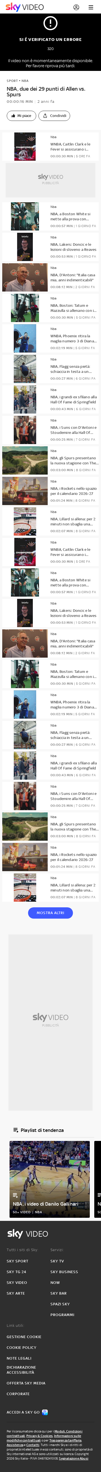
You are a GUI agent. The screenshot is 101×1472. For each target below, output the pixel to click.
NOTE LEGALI (19, 1358)
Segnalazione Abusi (73, 1458)
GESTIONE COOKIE (24, 1337)
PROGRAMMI (62, 1315)
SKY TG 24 (16, 1272)
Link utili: (15, 1325)
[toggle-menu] (90, 7)
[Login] (76, 7)
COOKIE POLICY (21, 1347)
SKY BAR (58, 1293)
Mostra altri (50, 913)
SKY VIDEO (17, 1282)
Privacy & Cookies (39, 1436)
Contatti (33, 1445)
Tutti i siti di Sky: (22, 1250)
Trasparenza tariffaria (65, 1440)
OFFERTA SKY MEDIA (26, 1383)
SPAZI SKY (60, 1304)
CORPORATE (18, 1394)
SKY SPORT (17, 1261)
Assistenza (15, 1445)
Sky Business (64, 1272)
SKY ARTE (16, 1293)
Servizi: (57, 1250)
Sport (12, 81)
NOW (55, 1282)
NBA (25, 81)
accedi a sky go (23, 1412)
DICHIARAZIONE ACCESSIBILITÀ (21, 1370)
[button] (21, 116)
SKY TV (57, 1261)
